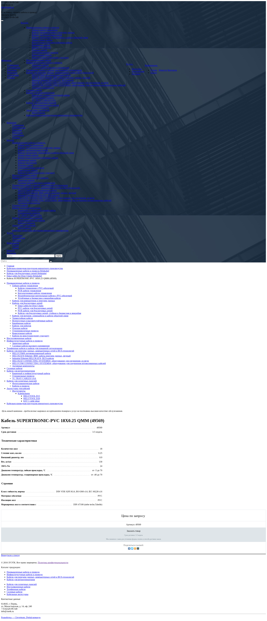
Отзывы (11, 77)
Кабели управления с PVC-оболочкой (36, 288)
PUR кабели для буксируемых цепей (35, 311)
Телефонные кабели (16, 589)
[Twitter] (132, 548)
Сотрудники (13, 75)
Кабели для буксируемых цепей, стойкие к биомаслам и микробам (49, 313)
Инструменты (38, 113)
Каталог (25, 23)
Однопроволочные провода (45, 52)
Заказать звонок (8, 15)
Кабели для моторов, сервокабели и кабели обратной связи (60, 37)
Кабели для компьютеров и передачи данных (53, 32)
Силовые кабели (34, 90)
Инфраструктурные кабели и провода (44, 62)
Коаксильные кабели (42, 55)
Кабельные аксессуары (17, 594)
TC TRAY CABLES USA (44, 100)
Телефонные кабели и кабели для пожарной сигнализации (54, 70)
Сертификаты (13, 67)
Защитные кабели (40, 65)
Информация (151, 65)
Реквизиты (12, 72)
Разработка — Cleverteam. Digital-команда (20, 617)
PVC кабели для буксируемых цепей (35, 308)
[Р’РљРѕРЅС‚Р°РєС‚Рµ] (129, 548)
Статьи (153, 70)
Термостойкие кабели (42, 40)
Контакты (172, 70)
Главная (10, 266)
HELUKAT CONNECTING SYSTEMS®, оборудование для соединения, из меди (70, 82)
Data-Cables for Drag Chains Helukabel (24, 276)
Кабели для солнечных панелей (41, 103)
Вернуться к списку (10, 555)
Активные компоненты (43, 88)
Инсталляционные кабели (38, 60)
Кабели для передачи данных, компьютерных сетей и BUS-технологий (60, 72)
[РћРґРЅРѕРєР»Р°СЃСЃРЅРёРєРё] (135, 548)
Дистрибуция (138, 71)
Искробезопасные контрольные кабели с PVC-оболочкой (45, 295)
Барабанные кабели (41, 45)
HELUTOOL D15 (31, 396)
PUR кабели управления (29, 290)
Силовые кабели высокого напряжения (50, 67)
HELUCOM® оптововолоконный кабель (51, 75)
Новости (163, 70)
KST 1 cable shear (31, 401)
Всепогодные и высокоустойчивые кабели (52, 42)
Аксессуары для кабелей (38, 110)
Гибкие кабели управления (44, 30)
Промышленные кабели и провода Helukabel (28, 271)
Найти (58, 256)
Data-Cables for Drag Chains (30, 306)
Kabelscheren (24, 393)
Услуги (130, 64)
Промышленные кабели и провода (42, 27)
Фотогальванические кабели (45, 105)
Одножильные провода (43, 98)
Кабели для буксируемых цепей (47, 35)
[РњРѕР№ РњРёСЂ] (138, 548)
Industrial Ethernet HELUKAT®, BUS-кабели (53, 80)
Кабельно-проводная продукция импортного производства (54, 115)
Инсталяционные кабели (18, 587)
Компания (7, 60)
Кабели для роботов (41, 47)
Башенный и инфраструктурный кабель (51, 95)
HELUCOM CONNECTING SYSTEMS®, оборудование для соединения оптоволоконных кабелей (78, 85)
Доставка (136, 74)
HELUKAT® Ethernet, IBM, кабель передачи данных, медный (61, 77)
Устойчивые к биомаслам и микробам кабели (39, 298)
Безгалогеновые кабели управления (35, 293)
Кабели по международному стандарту (50, 57)
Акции (153, 72)
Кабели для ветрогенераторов (40, 93)
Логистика (137, 69)
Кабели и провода (40, 108)
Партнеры (12, 70)
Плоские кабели (39, 50)
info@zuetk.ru (7, 7)
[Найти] (51, 261)
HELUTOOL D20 (31, 398)
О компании (13, 65)
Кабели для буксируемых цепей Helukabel (26, 273)
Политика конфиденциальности (53, 562)
